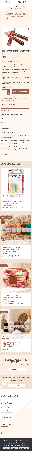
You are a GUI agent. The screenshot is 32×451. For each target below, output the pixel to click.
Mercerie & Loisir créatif (8, 100)
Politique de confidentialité (8, 412)
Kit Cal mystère (6, 348)
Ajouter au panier (21, 91)
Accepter (6, 448)
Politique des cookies (6, 414)
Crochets (10, 98)
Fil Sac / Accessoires (7, 255)
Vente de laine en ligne (13, 257)
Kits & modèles (11, 303)
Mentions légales (5, 407)
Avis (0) (3, 118)
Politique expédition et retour (9, 417)
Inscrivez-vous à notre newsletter (17, 20)
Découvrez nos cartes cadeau (17, 18)
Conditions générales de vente (9, 410)
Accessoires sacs (14, 207)
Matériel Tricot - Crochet (20, 98)
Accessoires (5, 207)
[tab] (15, 110)
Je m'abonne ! (16, 369)
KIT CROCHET (9, 301)
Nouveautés (19, 303)
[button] (29, 7)
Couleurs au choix (6, 217)
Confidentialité (24, 448)
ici (10, 83)
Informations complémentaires (11, 114)
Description (5, 110)
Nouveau (3, 266)
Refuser (14, 448)
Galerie (3, 122)
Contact (3, 419)
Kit (3, 301)
